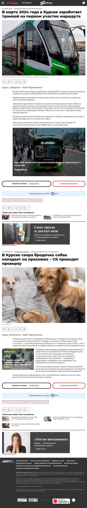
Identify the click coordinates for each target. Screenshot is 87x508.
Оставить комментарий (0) (69, 183)
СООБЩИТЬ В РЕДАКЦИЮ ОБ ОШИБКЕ (27, 468)
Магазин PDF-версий (71, 463)
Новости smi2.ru (9, 245)
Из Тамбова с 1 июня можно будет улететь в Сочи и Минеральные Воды (67, 216)
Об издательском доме (24, 463)
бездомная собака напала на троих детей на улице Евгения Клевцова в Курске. (46, 376)
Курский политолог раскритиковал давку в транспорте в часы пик (47, 163)
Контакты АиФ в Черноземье (40, 461)
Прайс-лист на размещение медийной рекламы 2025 (33, 466)
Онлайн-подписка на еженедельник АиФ (48, 463)
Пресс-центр (71, 461)
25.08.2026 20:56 (7, 252)
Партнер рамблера (45, 500)
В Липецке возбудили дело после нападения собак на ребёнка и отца (68, 418)
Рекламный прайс (22, 461)
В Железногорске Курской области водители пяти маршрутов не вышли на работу (26, 216)
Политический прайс (60, 466)
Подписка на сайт (58, 461)
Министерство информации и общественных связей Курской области (25, 77)
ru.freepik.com (6, 324)
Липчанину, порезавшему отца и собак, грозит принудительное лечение (24, 418)
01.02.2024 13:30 (7, 8)
